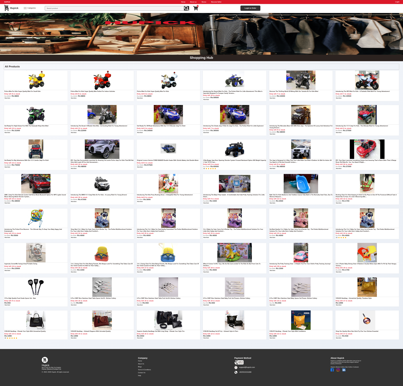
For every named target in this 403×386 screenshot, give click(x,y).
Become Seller (216, 2)
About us (193, 2)
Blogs (140, 367)
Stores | (50, 369)
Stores (204, 2)
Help (139, 375)
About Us (141, 364)
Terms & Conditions (144, 369)
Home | (44, 369)
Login (397, 2)
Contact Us (57, 369)
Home (183, 2)
